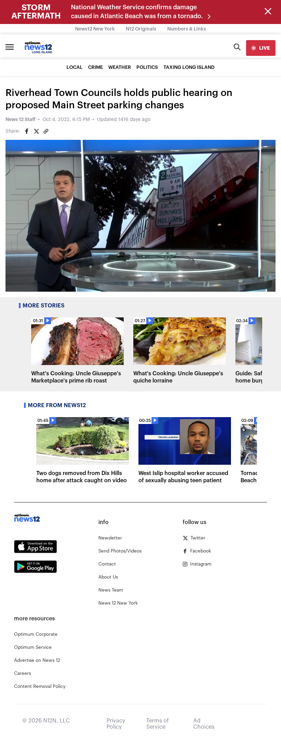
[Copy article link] (46, 131)
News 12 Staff (20, 119)
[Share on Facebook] (26, 131)
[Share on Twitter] (36, 131)
